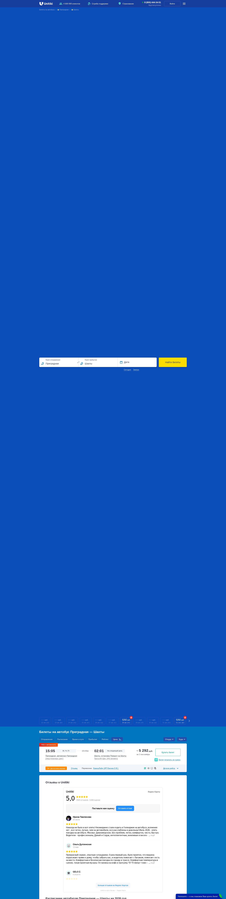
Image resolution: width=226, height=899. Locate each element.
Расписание (62, 739)
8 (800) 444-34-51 (152, 2)
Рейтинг (105, 739)
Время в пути (78, 739)
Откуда (168, 739)
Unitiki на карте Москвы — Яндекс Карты (113, 890)
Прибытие (92, 739)
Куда (181, 739)
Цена (115, 739)
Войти (172, 4)
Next (189, 721)
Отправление (47, 739)
